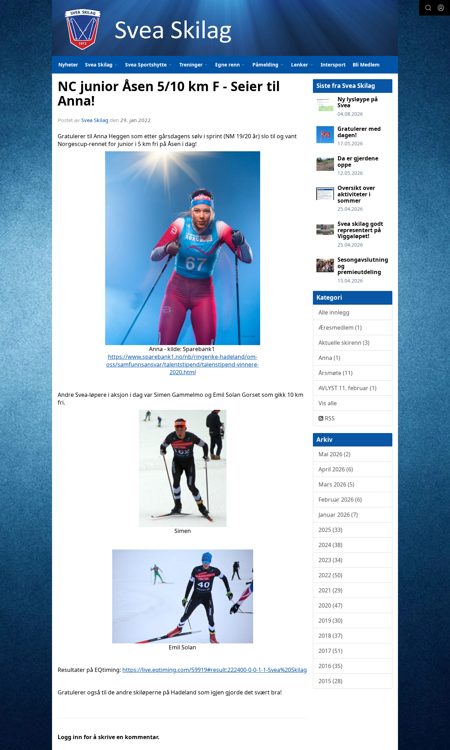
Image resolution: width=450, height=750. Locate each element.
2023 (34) (330, 560)
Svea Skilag (94, 119)
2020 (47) (330, 605)
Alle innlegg (334, 312)
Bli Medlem (366, 64)
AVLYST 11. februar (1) (348, 388)
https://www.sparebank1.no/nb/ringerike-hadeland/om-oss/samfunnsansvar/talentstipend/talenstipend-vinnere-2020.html (182, 364)
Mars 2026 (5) (336, 484)
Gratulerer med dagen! (359, 132)
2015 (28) (330, 681)
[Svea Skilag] (225, 28)
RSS (329, 418)
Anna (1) (329, 358)
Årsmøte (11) (336, 373)
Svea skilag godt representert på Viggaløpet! (360, 230)
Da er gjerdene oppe (358, 161)
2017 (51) (330, 651)
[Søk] (428, 7)
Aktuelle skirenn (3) (344, 343)
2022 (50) (330, 575)
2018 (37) (330, 636)
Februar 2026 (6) (340, 499)
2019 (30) (330, 620)
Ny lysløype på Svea (358, 102)
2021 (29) (330, 590)
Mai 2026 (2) (335, 454)
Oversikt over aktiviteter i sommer (356, 194)
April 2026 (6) (336, 469)
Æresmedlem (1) (340, 327)
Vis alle (328, 403)
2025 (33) (330, 530)
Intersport (333, 64)
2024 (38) (330, 545)
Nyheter (68, 64)
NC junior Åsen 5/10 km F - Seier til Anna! (169, 93)
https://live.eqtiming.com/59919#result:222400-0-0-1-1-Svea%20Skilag (214, 670)
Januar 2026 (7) (338, 515)
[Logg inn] (441, 7)
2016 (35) (330, 666)
